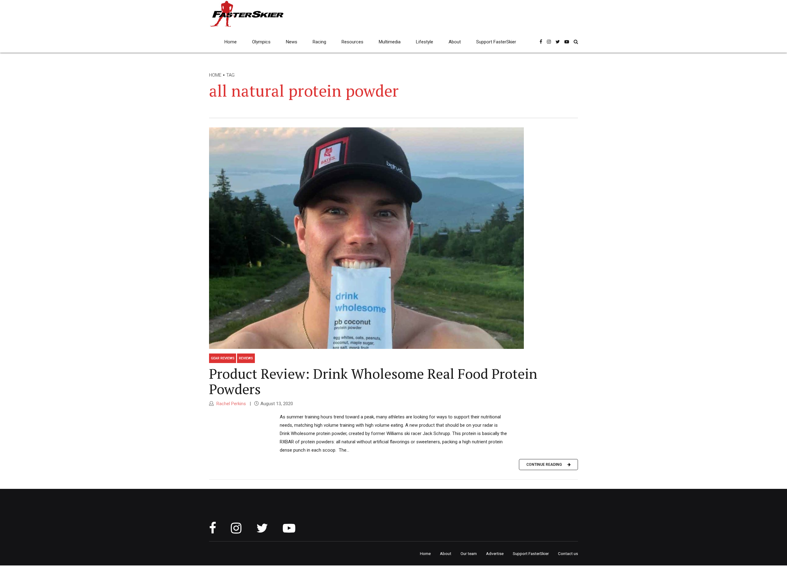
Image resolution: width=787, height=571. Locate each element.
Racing (319, 42)
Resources (352, 42)
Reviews (246, 358)
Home (230, 42)
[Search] (576, 41)
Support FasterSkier (496, 42)
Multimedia (390, 42)
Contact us (568, 553)
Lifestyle (424, 42)
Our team (469, 553)
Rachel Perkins (230, 403)
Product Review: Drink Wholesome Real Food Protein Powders (373, 381)
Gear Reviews (223, 358)
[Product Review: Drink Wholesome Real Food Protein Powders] (393, 238)
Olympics (261, 42)
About (455, 42)
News (291, 42)
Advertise (495, 553)
